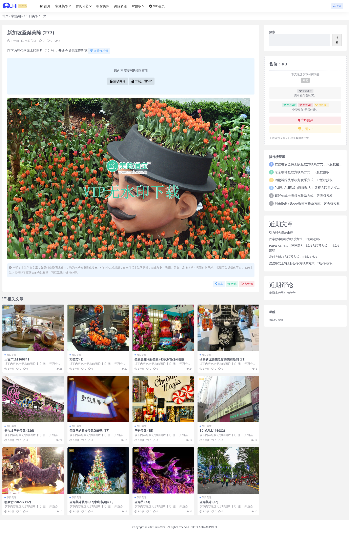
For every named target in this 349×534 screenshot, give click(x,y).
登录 (339, 5)
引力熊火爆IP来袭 (281, 232)
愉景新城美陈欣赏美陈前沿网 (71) (222, 359)
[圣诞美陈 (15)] (163, 399)
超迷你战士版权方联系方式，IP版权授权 (304, 195)
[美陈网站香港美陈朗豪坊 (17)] (98, 399)
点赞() (248, 283)
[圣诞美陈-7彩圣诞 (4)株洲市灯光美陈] (163, 328)
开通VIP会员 (101, 50)
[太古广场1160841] (33, 328)
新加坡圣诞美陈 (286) (19, 431)
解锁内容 (119, 81)
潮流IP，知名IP (276, 319)
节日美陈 (32, 16)
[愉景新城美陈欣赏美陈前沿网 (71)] (228, 328)
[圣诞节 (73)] (163, 470)
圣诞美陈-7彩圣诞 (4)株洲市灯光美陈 (159, 359)
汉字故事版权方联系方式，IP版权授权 (294, 239)
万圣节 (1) (76, 359)
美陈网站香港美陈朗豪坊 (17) (89, 431)
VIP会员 (159, 6)
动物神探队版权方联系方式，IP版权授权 (304, 180)
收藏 (234, 283)
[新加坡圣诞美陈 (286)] (33, 399)
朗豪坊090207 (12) (17, 502)
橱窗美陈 (102, 6)
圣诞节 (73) (142, 502)
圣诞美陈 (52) (209, 502)
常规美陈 (61, 6)
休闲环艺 (82, 6)
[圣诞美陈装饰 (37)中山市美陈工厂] (98, 470)
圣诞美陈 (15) (144, 431)
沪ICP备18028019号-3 (203, 527)
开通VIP (307, 129)
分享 (220, 283)
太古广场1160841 (16, 359)
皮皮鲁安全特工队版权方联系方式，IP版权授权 (308, 164)
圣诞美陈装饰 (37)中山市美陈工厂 (92, 502)
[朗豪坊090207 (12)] (33, 470)
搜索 (272, 32)
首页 (47, 6)
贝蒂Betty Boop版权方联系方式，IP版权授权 (307, 203)
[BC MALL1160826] (228, 399)
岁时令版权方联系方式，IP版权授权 (293, 257)
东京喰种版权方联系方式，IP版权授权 (302, 172)
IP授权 (136, 6)
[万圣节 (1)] (98, 328)
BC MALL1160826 (213, 431)
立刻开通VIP (143, 81)
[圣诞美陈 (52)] (228, 470)
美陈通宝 (160, 527)
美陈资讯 (120, 6)
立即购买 (307, 120)
